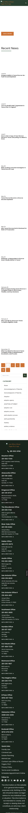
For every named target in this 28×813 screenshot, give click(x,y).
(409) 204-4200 (8, 715)
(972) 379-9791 (7, 732)
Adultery (6, 422)
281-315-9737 (7, 493)
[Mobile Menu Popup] (25, 3)
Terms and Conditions (10, 770)
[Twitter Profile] (12, 780)
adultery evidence (9, 426)
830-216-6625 (7, 578)
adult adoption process (11, 415)
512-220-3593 (7, 561)
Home (4, 27)
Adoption (6, 396)
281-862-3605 (7, 612)
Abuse (6, 385)
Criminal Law (7, 752)
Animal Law (6, 758)
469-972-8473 (7, 544)
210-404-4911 (7, 595)
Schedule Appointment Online (13, 773)
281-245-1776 (7, 681)
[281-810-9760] (8, 451)
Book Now (26, 573)
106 (3, 369)
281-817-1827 (7, 629)
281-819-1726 (7, 510)
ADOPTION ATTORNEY (11, 404)
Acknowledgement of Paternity (13, 389)
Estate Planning (8, 755)
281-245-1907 (7, 664)
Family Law (6, 749)
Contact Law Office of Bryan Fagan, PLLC (12, 762)
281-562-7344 (7, 459)
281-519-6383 (7, 527)
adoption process (9, 411)
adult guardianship (9, 419)
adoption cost (8, 408)
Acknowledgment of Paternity (12, 393)
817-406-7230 (7, 647)
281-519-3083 (7, 476)
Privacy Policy (7, 767)
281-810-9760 (15, 451)
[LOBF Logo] (14, 445)
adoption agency (9, 400)
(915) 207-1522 (7, 698)
